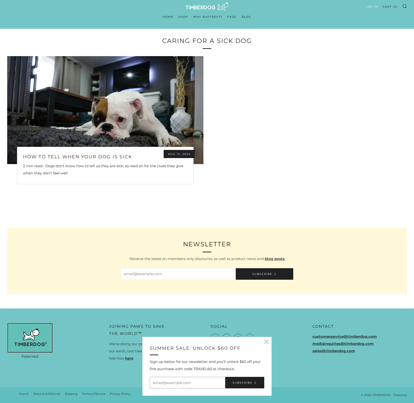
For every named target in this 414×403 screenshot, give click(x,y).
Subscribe (262, 274)
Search (24, 394)
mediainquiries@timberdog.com (343, 343)
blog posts (275, 258)
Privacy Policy (120, 394)
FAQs (232, 16)
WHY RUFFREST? (207, 16)
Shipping (71, 394)
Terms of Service (93, 394)
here (129, 358)
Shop (183, 16)
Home (168, 16)
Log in (372, 6)
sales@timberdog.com (333, 351)
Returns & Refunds (46, 394)
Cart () (390, 6)
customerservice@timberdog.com (344, 336)
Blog (246, 16)
